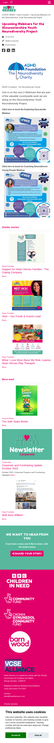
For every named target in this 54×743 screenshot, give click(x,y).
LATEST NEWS (8, 15)
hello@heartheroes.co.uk (14, 696)
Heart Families (23, 15)
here (18, 728)
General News (8, 418)
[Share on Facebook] (3, 51)
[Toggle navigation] (49, 2)
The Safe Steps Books (15, 421)
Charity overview (11, 704)
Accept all (15, 735)
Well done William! (12, 515)
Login (5, 2)
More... (5, 276)
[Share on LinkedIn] (13, 51)
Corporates (6, 462)
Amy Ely (15, 41)
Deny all (38, 735)
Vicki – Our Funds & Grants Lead (21, 316)
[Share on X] (8, 51)
